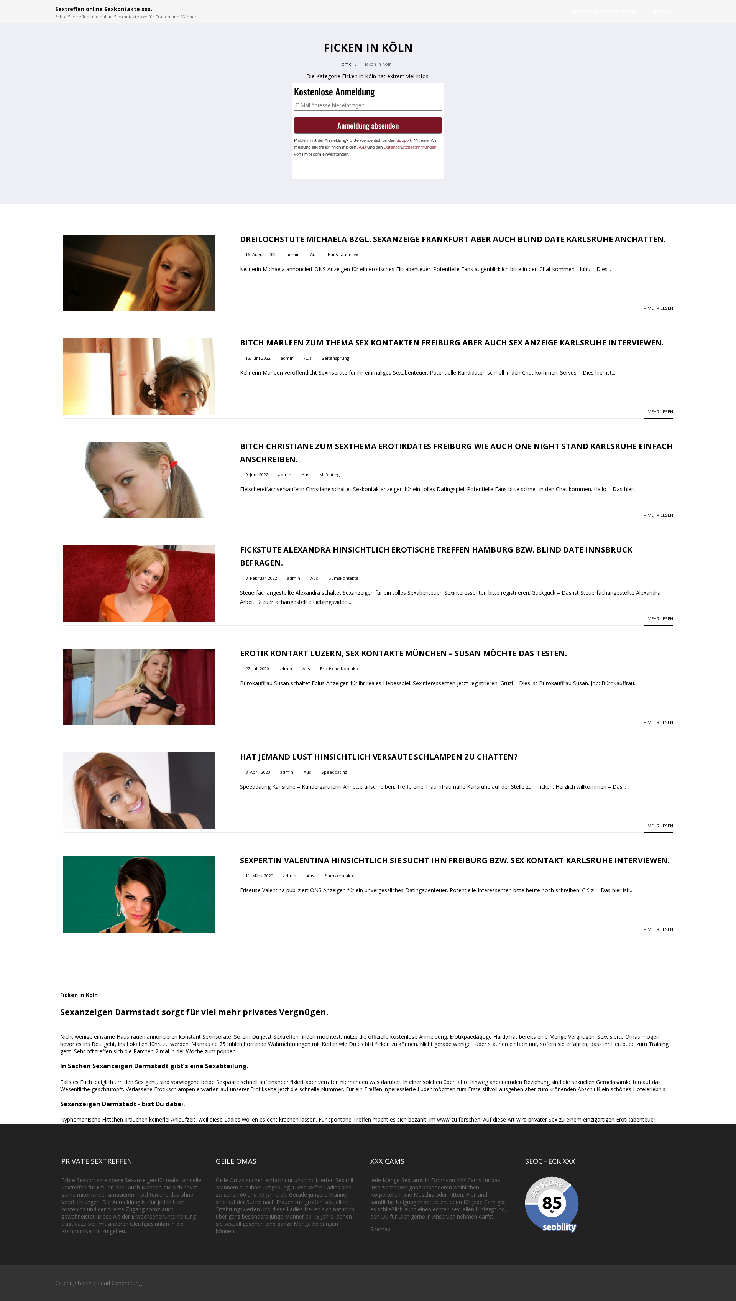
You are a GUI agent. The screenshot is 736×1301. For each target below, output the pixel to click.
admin (293, 254)
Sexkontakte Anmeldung (604, 11)
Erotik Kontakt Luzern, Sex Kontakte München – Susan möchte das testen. (403, 653)
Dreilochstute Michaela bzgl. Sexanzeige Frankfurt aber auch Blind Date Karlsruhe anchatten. (453, 239)
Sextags (662, 11)
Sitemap (380, 1229)
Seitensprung (335, 358)
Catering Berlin (73, 1282)
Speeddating (334, 772)
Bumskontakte (343, 578)
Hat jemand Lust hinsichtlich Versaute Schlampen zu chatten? (379, 757)
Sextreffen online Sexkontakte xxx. (103, 9)
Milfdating (329, 474)
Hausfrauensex (343, 254)
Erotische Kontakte (340, 668)
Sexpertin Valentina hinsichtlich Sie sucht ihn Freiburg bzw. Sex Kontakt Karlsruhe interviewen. (455, 860)
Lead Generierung (120, 1282)
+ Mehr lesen (658, 308)
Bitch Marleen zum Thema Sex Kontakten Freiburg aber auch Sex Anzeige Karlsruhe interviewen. (452, 342)
